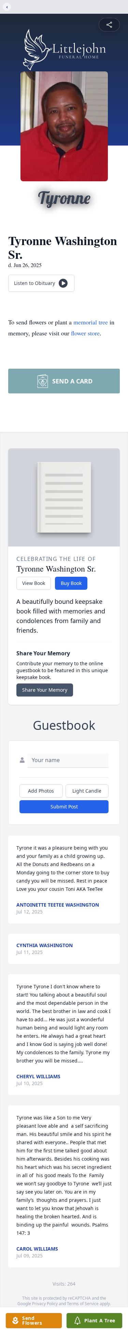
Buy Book (71, 583)
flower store (85, 333)
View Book (33, 583)
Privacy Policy (45, 1304)
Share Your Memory (44, 690)
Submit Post (64, 806)
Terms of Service (83, 1304)
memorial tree (90, 322)
